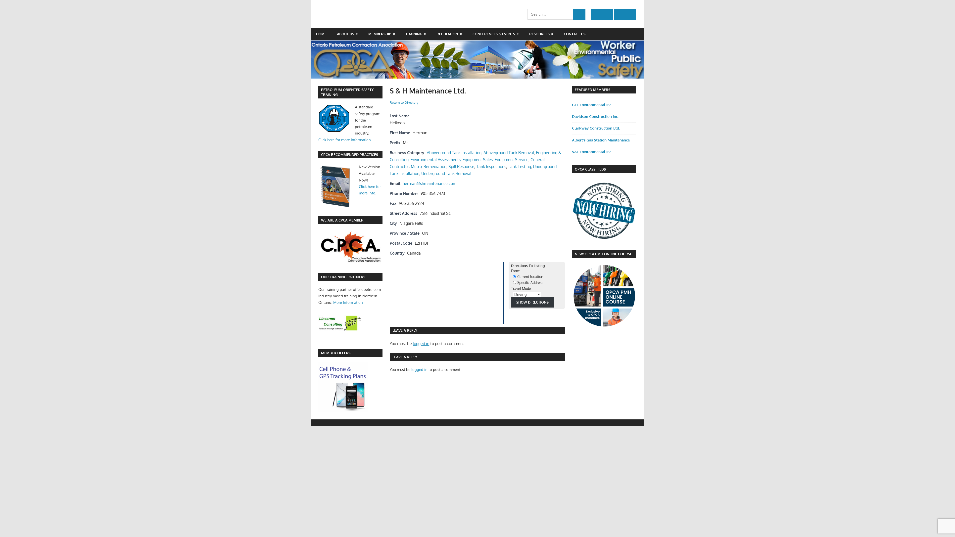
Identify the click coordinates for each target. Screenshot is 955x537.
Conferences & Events (494, 34)
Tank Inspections (491, 166)
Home (321, 34)
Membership (379, 34)
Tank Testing (519, 166)
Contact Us (574, 34)
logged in (421, 343)
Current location (529, 276)
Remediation (435, 166)
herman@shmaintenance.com (429, 183)
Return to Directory (404, 102)
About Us (345, 34)
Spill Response (461, 166)
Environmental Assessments (436, 159)
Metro (416, 166)
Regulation (447, 34)
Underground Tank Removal (446, 173)
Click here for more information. (345, 139)
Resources (539, 34)
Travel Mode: (521, 288)
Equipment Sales (478, 159)
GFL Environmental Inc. (592, 104)
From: (515, 271)
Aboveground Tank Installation (454, 152)
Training (414, 34)
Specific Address (529, 282)
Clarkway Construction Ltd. (596, 128)
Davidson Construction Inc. (595, 116)
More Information (348, 302)
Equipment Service (511, 159)
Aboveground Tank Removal (508, 152)
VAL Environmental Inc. (592, 151)
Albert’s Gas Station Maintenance (601, 140)
